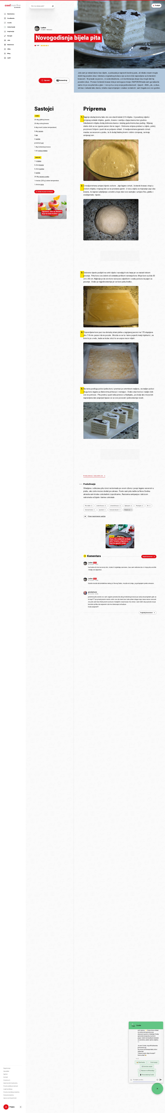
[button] (12, 35)
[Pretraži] (52, 6)
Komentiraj (62, 80)
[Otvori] (20, 1107)
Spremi (47, 80)
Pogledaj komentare (146, 612)
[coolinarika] (13, 5)
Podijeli (157, 5)
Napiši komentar (148, 556)
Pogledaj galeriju (93, 476)
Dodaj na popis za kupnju (45, 191)
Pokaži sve (127, 510)
